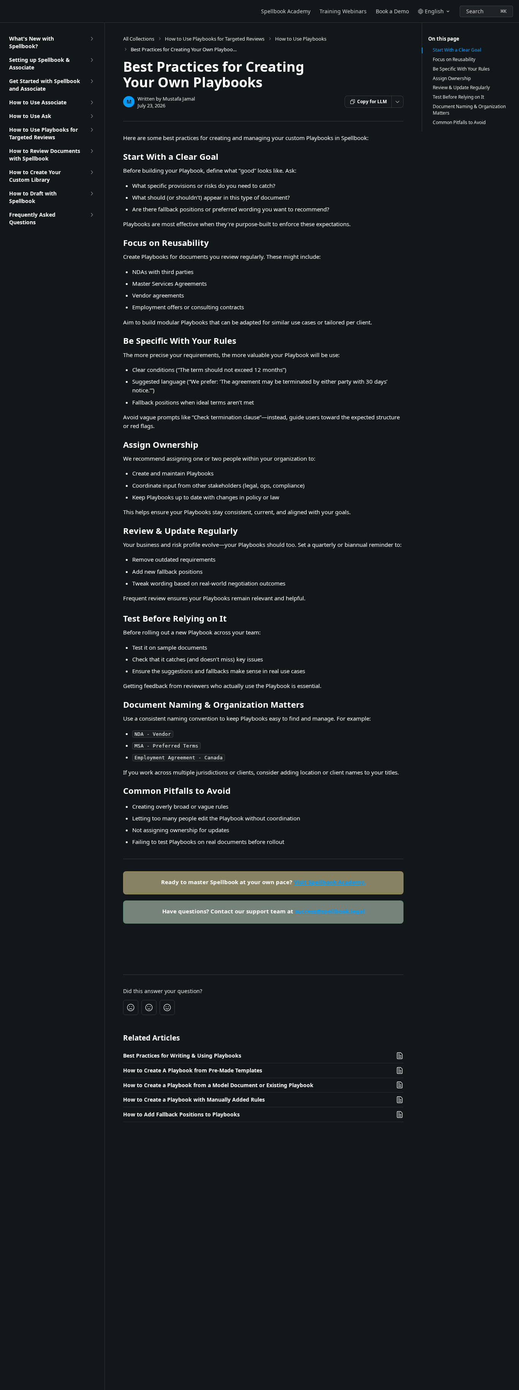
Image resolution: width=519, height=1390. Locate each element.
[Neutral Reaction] (149, 1007)
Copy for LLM (372, 101)
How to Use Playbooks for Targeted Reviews (214, 38)
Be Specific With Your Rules (461, 69)
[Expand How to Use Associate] (91, 102)
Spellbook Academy (285, 11)
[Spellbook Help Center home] (7, 11)
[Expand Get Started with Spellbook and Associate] (91, 81)
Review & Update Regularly (461, 88)
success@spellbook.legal (330, 911)
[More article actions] (397, 102)
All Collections (138, 38)
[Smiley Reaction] (167, 1007)
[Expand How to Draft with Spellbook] (91, 193)
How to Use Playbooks (300, 38)
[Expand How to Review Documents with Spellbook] (91, 151)
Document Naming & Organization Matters (469, 110)
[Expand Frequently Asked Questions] (91, 214)
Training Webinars (343, 11)
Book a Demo (392, 11)
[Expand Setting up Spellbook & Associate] (91, 60)
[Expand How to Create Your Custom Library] (91, 172)
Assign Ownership (452, 79)
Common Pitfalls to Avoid (459, 123)
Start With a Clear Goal (457, 50)
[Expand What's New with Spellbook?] (91, 38)
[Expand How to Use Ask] (91, 116)
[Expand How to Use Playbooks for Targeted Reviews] (91, 129)
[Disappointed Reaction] (130, 1007)
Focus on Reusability (454, 60)
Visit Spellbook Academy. (330, 882)
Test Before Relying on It (458, 97)
